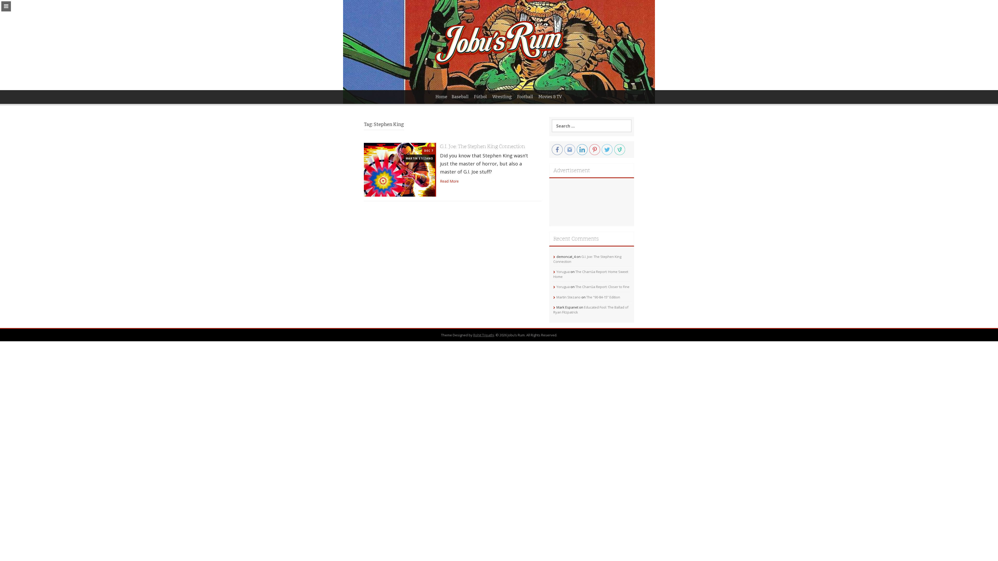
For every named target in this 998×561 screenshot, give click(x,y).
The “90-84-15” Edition (603, 297)
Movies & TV (550, 96)
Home (441, 96)
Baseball (460, 96)
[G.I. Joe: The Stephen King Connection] (399, 169)
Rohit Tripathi (483, 335)
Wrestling (502, 96)
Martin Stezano (419, 158)
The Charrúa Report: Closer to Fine (602, 286)
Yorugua (563, 271)
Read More (449, 181)
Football (525, 96)
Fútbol (480, 96)
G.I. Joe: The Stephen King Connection (482, 146)
